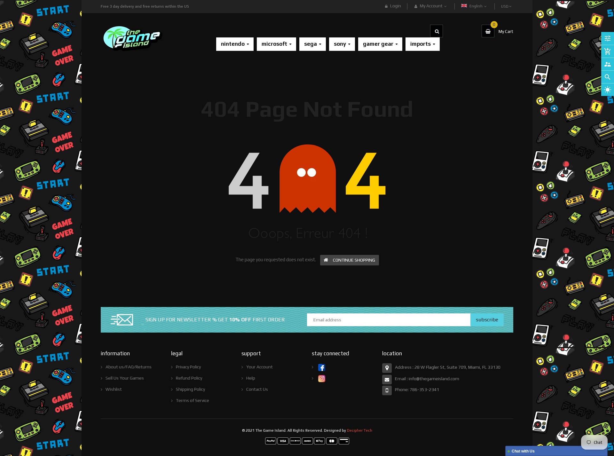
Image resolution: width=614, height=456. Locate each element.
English (476, 6)
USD (505, 3)
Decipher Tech (359, 430)
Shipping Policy (190, 389)
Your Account (259, 366)
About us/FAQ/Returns (129, 366)
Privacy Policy (188, 366)
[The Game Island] (307, 440)
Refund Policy (189, 378)
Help (250, 378)
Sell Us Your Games (125, 378)
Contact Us (257, 389)
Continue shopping (354, 260)
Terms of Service (192, 400)
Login (395, 5)
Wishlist (114, 389)
